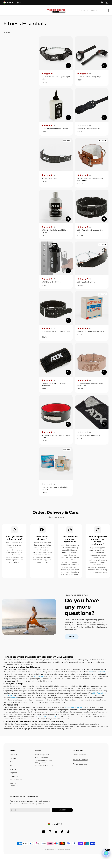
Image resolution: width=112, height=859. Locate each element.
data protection (16, 780)
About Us (13, 755)
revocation (14, 776)
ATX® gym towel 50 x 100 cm (88, 435)
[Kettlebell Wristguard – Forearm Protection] (56, 360)
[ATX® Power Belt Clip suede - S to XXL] (91, 206)
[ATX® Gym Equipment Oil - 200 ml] (56, 105)
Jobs (11, 762)
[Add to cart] (68, 65)
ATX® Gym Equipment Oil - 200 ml (55, 129)
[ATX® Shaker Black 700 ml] (56, 258)
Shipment (14, 773)
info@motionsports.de (43, 760)
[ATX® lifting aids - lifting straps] (91, 53)
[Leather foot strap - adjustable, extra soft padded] (91, 154)
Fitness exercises (79, 755)
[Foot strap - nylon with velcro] (91, 105)
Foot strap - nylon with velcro (88, 129)
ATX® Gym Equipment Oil (46, 717)
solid (91, 672)
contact (13, 758)
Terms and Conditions (14, 784)
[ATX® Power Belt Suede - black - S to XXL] (56, 308)
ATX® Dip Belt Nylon (49, 178)
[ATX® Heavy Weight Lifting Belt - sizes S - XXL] (91, 360)
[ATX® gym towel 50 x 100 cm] (91, 412)
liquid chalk (100, 672)
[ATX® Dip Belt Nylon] (56, 154)
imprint (13, 769)
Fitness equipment (80, 764)
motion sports (51, 849)
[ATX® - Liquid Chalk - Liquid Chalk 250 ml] (56, 206)
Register (62, 810)
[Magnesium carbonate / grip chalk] (91, 308)
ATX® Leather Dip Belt (86, 282)
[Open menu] (5, 10)
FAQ (11, 765)
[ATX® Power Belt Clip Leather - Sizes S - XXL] (56, 412)
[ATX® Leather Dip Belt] (91, 258)
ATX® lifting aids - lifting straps (89, 77)
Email (71, 637)
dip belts (13, 698)
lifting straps (38, 676)
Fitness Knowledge (80, 759)
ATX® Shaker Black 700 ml (52, 282)
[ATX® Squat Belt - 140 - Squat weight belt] (56, 53)
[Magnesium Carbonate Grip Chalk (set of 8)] (56, 463)
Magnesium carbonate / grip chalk (90, 331)
